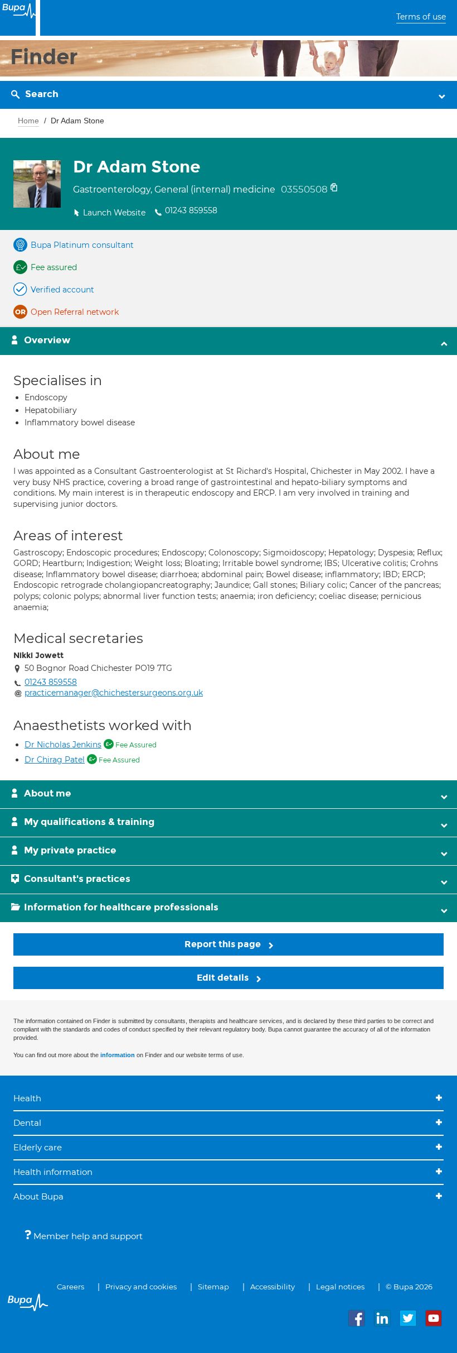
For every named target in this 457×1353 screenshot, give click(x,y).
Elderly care (37, 1147)
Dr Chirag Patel (55, 760)
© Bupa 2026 (409, 1286)
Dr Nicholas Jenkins (63, 745)
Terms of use (421, 17)
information (117, 1055)
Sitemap (213, 1286)
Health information (53, 1172)
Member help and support (87, 1236)
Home (28, 120)
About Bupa (38, 1196)
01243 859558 (191, 210)
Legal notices (340, 1286)
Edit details (224, 977)
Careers (70, 1286)
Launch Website (114, 213)
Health (27, 1098)
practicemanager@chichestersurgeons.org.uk (114, 693)
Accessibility (272, 1286)
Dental (27, 1122)
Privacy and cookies (141, 1286)
